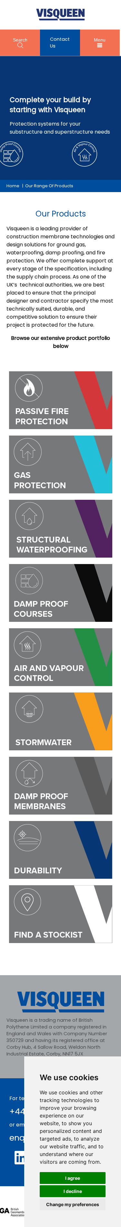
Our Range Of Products (49, 186)
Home (12, 186)
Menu (100, 39)
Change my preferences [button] (72, 1204)
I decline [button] (73, 1191)
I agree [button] (72, 1178)
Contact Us (60, 42)
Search (20, 39)
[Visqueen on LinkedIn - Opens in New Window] (21, 1157)
